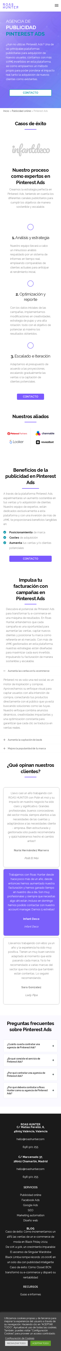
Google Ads (30, 1205)
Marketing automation (30, 1215)
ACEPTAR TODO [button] (40, 1343)
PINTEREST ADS (25, 34)
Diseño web (30, 1220)
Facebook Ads (31, 1200)
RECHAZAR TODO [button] (16, 1343)
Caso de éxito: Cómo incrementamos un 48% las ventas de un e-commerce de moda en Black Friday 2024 (30, 1236)
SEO (30, 1210)
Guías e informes (30, 1294)
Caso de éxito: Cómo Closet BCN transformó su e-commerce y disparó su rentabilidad (30, 1272)
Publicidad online (30, 1195)
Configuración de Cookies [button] (19, 1338)
